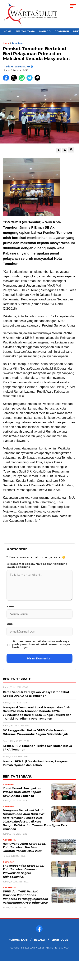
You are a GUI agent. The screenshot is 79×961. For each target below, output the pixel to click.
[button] (58, 150)
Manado (45, 31)
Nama (11, 606)
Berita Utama (25, 31)
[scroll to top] (73, 939)
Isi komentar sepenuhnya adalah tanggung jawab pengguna (37, 565)
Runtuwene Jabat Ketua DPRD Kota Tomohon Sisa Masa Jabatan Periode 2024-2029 (24, 847)
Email (10, 623)
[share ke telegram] (30, 80)
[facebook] (39, 931)
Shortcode (60, 939)
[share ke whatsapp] (22, 80)
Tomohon (62, 31)
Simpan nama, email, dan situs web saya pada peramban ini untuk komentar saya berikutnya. (41, 644)
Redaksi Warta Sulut (17, 66)
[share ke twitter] (15, 80)
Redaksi (39, 939)
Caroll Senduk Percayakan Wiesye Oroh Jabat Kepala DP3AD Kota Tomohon (22, 792)
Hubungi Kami (18, 939)
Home (7, 31)
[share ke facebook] (7, 80)
